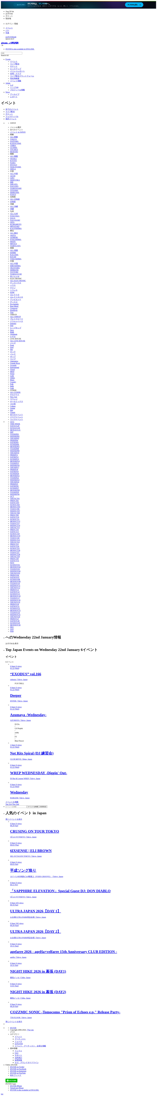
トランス (13, 290)
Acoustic (13, 365)
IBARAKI (14, 152)
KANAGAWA (15, 143)
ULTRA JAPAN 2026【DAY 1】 (35, 911)
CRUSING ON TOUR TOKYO (34, 831)
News (8, 92)
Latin (12, 376)
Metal (12, 372)
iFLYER (13, 1028)
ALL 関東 (14, 137)
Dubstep (13, 324)
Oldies (12, 378)
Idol (11, 410)
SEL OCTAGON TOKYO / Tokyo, (26, 856)
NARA (13, 163)
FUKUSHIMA (15, 240)
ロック (13, 352)
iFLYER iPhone (16, 1086)
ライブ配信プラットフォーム (22, 76)
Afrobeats (13, 334)
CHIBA (13, 145)
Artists (8, 83)
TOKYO (13, 139)
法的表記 (18, 1058)
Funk (12, 345)
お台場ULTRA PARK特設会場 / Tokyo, (28, 917)
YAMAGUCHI (16, 274)
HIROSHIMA (15, 266)
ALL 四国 (14, 250)
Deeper (15, 695)
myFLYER (10, 37)
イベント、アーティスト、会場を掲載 (30, 1046)
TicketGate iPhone (17, 1088)
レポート (13, 97)
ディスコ (13, 302)
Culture (13, 406)
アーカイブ (14, 94)
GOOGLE (43, 807)
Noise (12, 374)
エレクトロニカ (16, 297)
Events (8, 59)
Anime (12, 408)
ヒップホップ (15, 328)
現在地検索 (14, 78)
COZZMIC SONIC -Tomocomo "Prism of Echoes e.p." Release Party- (65, 1012)
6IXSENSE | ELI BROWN (31, 851)
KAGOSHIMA (16, 228)
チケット (13, 66)
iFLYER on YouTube (18, 1073)
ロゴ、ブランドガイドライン (27, 1063)
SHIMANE (14, 270)
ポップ (13, 356)
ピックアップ (15, 69)
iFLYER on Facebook (18, 1069)
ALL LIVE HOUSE (17, 341)
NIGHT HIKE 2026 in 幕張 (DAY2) (38, 992)
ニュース (18, 1041)
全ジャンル (14, 276)
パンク (13, 354)
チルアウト (14, 395)
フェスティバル (12, 116)
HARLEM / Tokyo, (20, 798)
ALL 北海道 (15, 199)
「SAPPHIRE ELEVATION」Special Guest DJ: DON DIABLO (60, 891)
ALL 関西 (14, 156)
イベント (9, 28)
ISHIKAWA (14, 192)
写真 (7, 33)
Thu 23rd (15, 804)
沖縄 (12, 209)
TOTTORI (14, 272)
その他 (13, 404)
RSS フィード (15, 1075)
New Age (13, 397)
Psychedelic (14, 304)
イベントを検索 (33, 807)
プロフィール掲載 (17, 90)
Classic (12, 412)
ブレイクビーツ (16, 319)
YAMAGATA (15, 246)
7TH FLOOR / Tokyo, (21, 1018)
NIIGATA (14, 184)
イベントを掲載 (12, 802)
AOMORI (14, 237)
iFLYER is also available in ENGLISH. (20, 49)
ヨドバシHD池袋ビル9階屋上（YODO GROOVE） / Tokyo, (36, 876)
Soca (12, 330)
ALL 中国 (14, 263)
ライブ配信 (14, 64)
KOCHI (13, 257)
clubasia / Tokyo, (18, 680)
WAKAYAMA (15, 167)
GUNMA (13, 148)
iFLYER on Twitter (17, 1067)
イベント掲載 (15, 81)
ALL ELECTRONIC (18, 281)
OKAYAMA (15, 268)
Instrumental (14, 367)
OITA (12, 222)
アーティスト (20, 1039)
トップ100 (14, 87)
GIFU (12, 178)
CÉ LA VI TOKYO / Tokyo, (23, 837)
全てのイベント (12, 109)
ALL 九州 (14, 214)
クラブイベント (16, 417)
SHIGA (13, 169)
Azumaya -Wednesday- (28, 715)
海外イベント (11, 119)
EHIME (13, 253)
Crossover (13, 308)
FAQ (16, 1053)
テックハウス (15, 283)
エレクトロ (14, 295)
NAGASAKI (15, 220)
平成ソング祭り (23, 870)
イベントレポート (17, 71)
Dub (11, 326)
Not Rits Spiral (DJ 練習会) (32, 753)
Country (13, 382)
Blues (12, 380)
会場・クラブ (15, 74)
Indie (12, 386)
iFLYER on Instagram (18, 1071)
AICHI (12, 176)
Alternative (14, 361)
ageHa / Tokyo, (18, 957)
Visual (12, 370)
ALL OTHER (15, 392)
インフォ (18, 1051)
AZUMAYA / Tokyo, (20, 720)
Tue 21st (9, 804)
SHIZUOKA (15, 180)
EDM (12, 292)
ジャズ (13, 343)
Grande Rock (15, 363)
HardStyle (13, 310)
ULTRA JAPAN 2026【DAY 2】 (35, 931)
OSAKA (13, 159)
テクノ (13, 288)
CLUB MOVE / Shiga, (21, 759)
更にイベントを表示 (14, 819)
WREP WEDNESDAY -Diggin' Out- (38, 773)
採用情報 (18, 1060)
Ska (11, 349)
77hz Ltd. (30, 1030)
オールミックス (16, 401)
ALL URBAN (15, 317)
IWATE (13, 242)
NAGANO (14, 186)
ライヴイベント (16, 419)
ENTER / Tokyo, (19, 701)
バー (7, 30)
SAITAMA (14, 141)
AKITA (13, 235)
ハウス (13, 285)
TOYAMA (14, 190)
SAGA (12, 218)
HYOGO (13, 165)
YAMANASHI (15, 188)
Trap (11, 312)
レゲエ (13, 336)
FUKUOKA (14, 216)
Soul (11, 347)
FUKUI (13, 195)
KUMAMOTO (15, 224)
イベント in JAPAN (18, 132)
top (2, 1094)
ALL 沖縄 (14, 206)
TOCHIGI (14, 150)
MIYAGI (13, 244)
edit (15, 37)
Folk (11, 384)
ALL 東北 (14, 233)
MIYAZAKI (14, 226)
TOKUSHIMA (15, 259)
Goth (12, 388)
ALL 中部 (14, 174)
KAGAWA (14, 255)
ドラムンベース (16, 321)
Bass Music (14, 306)
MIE (11, 182)
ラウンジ (13, 399)
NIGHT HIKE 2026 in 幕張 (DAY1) (38, 971)
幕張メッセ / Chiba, (20, 978)
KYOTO (13, 161)
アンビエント (15, 299)
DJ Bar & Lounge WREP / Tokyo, (25, 779)
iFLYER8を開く (134, 5)
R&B (12, 332)
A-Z (11, 85)
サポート (18, 1055)
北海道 (13, 202)
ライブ (13, 359)
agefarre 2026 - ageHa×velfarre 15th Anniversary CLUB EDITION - (63, 952)
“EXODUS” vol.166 (25, 674)
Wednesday (19, 792)
